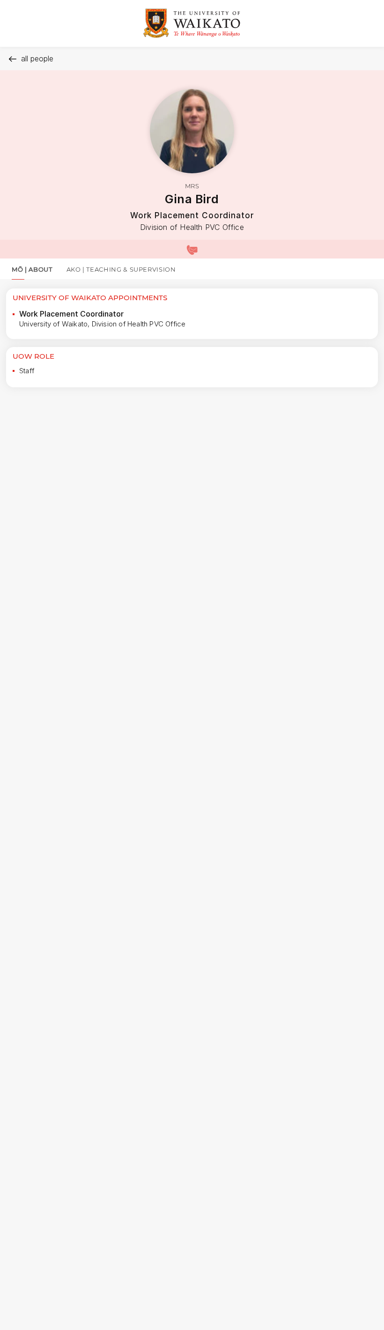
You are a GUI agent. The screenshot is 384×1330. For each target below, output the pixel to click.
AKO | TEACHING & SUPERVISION (121, 269)
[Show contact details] (192, 249)
